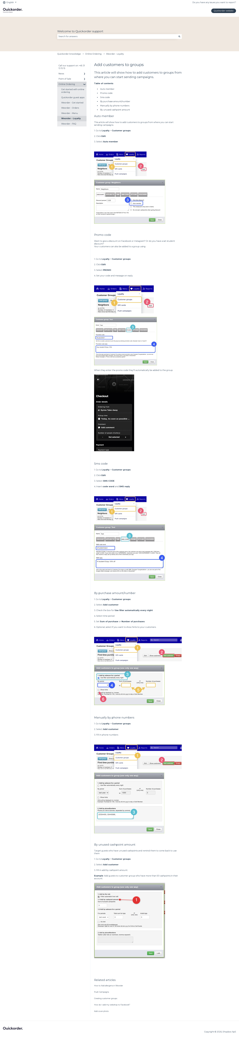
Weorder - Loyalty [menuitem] (71, 118)
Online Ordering (93, 54)
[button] (85, 73)
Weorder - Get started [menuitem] (72, 103)
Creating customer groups (105, 998)
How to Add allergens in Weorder (108, 986)
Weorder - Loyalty (115, 54)
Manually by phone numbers (114, 105)
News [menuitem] (61, 73)
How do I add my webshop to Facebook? (112, 1005)
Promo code (106, 93)
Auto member (107, 89)
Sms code (105, 97)
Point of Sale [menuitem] (65, 79)
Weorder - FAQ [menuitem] (68, 124)
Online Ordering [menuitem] (67, 84)
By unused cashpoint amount (115, 110)
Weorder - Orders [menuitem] (70, 108)
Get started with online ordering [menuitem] (72, 90)
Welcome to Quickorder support (80, 31)
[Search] (179, 36)
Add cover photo (101, 1011)
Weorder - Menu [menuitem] (69, 113)
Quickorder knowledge (69, 54)
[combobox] (117, 36)
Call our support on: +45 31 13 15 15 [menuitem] (72, 66)
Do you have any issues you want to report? (214, 2)
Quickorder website (224, 11)
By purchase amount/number (115, 101)
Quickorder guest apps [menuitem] (72, 97)
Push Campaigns (101, 992)
